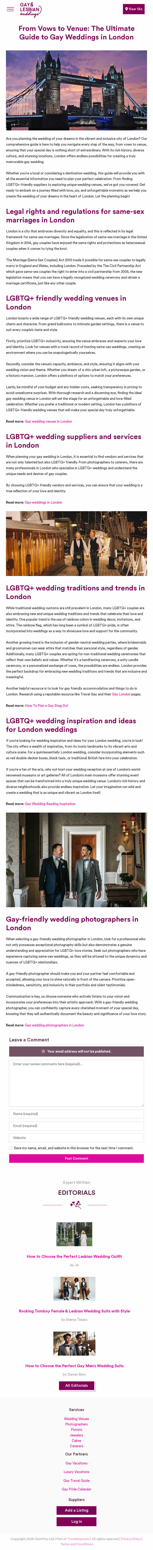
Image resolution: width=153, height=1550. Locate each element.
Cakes (76, 1440)
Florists (76, 1429)
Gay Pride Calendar (76, 1489)
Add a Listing (76, 1510)
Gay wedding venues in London (48, 421)
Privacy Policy (131, 1539)
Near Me (135, 9)
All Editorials (76, 1386)
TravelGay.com (78, 1539)
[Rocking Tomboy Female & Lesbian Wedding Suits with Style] (74, 1289)
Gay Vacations (76, 1463)
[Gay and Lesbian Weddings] (31, 9)
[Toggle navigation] (10, 9)
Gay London (121, 694)
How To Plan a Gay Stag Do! (46, 705)
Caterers (76, 1446)
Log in (76, 1522)
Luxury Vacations (76, 1472)
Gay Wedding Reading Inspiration (50, 804)
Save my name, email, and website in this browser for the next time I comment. (73, 1148)
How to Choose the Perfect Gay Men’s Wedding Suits (74, 1366)
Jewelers (76, 1435)
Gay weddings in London (43, 502)
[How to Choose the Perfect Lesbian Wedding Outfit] (74, 1234)
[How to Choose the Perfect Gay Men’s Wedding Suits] (74, 1344)
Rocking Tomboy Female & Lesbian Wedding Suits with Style (74, 1311)
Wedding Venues (76, 1419)
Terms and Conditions (76, 1544)
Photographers (76, 1424)
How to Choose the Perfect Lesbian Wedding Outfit (74, 1257)
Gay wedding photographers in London (54, 1025)
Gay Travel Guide (76, 1480)
